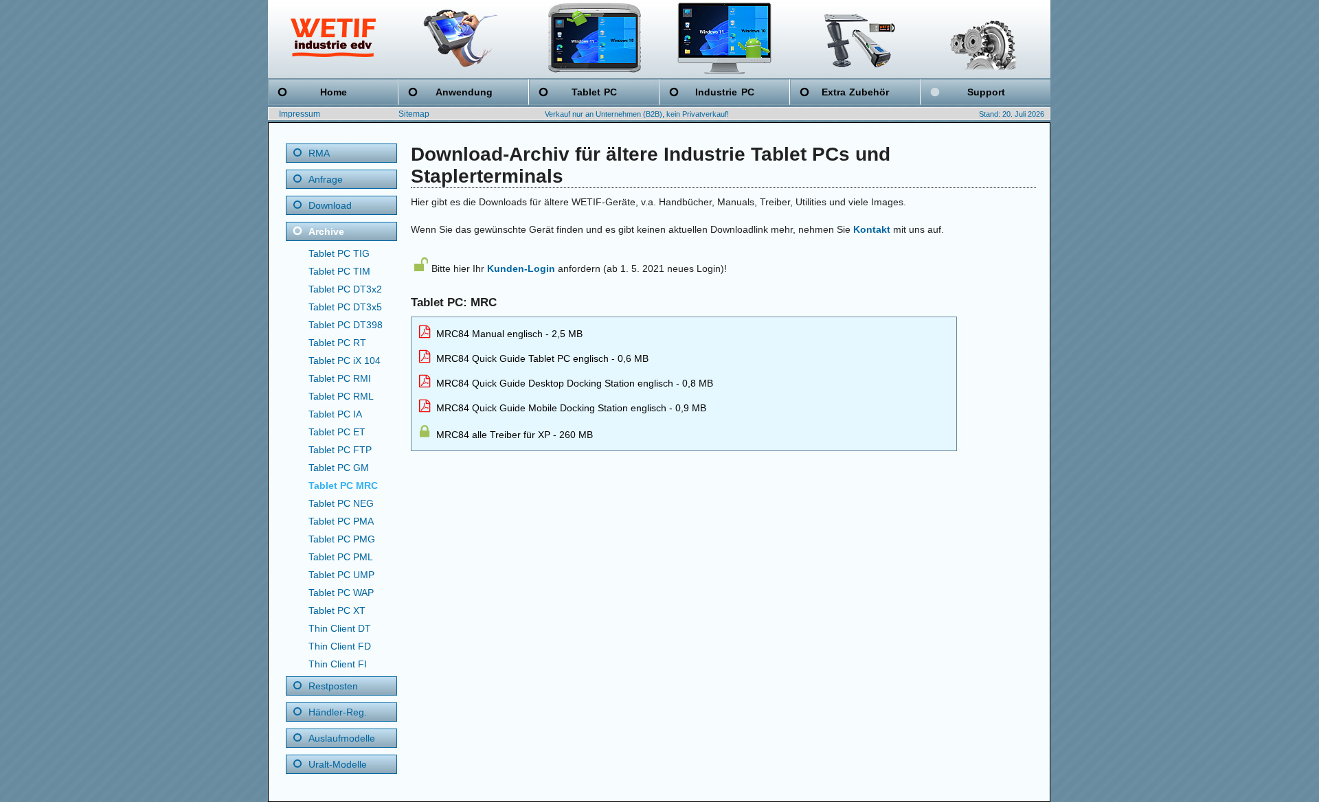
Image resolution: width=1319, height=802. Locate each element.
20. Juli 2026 (1023, 114)
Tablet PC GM (338, 467)
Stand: (989, 114)
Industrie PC (724, 92)
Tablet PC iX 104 (344, 360)
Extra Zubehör (855, 92)
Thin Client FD (339, 646)
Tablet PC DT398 (345, 324)
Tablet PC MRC (343, 485)
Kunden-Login (521, 268)
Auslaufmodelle (341, 738)
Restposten (333, 685)
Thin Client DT (339, 628)
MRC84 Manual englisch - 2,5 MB (508, 333)
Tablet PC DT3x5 (345, 306)
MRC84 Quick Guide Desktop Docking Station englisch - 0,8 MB (573, 383)
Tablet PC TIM (339, 271)
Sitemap (413, 114)
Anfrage (325, 179)
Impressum (299, 114)
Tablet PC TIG (339, 253)
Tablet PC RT (337, 342)
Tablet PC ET (336, 431)
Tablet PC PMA (341, 521)
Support (986, 92)
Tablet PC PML (340, 556)
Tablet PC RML (341, 396)
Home (333, 92)
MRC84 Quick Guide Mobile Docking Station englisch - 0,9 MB (569, 407)
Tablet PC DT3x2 (345, 289)
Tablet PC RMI (339, 378)
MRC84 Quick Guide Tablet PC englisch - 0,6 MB (541, 358)
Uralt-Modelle (337, 764)
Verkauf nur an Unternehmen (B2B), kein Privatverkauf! (637, 114)
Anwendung (464, 92)
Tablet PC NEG (341, 503)
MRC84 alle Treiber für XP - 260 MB (513, 434)
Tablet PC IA (335, 414)
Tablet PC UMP (341, 574)
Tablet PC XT (336, 610)
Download (330, 205)
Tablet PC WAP (341, 592)
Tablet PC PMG (341, 539)
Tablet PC (594, 92)
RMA (319, 153)
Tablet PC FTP (340, 449)
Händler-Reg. (337, 712)
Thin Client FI (337, 663)
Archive (326, 231)
